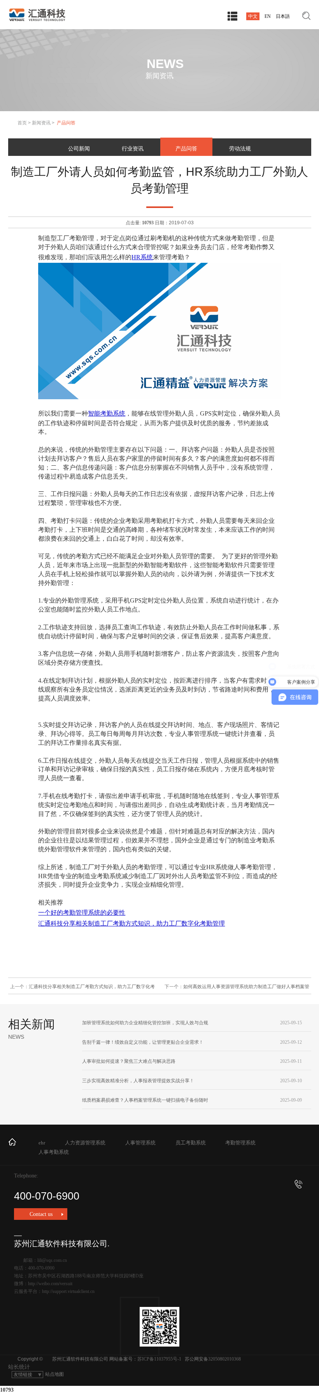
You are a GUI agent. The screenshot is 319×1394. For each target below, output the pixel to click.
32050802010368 (224, 1359)
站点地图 (54, 1374)
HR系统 (142, 257)
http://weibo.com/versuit (50, 1283)
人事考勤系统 (54, 1152)
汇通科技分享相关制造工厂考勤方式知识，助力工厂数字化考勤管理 (131, 923)
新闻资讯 (41, 123)
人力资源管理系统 (85, 1143)
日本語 (283, 16)
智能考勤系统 (106, 413)
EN (268, 16)
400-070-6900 (46, 1196)
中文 (253, 16)
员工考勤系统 (190, 1143)
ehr (42, 1143)
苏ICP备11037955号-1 (159, 1359)
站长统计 (19, 1367)
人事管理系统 (140, 1143)
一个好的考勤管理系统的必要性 (81, 912)
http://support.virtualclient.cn (68, 1291)
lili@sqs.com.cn (52, 1260)
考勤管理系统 (240, 1143)
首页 (22, 123)
